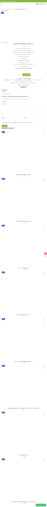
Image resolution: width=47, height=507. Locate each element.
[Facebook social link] (21, 85)
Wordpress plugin (32, 82)
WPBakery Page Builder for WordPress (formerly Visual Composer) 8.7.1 (23, 408)
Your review (4, 103)
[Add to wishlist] (43, 132)
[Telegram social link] (28, 85)
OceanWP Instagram (22, 82)
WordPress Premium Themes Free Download (23, 81)
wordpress (24, 79)
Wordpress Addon (30, 79)
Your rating (4, 101)
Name (3, 117)
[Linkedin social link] (26, 85)
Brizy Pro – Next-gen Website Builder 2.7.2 (23, 361)
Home (3, 9)
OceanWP (12, 79)
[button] (43, 134)
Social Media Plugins (18, 79)
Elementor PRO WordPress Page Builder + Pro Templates (23, 501)
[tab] (24, 87)
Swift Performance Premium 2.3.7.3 (23, 221)
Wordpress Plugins (9, 9)
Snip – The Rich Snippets (23, 268)
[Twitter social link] (23, 85)
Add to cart (26, 74)
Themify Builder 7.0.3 (23, 455)
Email (25, 117)
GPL (25, 66)
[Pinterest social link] (25, 85)
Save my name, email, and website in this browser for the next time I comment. (18, 122)
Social (27, 82)
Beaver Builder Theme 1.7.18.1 (23, 314)
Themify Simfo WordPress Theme (23, 174)
